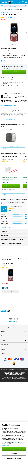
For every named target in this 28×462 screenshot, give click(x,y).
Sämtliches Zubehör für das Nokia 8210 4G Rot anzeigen (13, 147)
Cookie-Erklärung (6, 445)
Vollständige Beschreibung (8, 119)
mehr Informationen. (18, 374)
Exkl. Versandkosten (11, 189)
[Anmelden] (19, 2)
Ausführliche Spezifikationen (9, 105)
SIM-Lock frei (6, 61)
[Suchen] (25, 6)
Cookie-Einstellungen (6, 378)
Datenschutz (15, 377)
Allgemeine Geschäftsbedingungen (19, 378)
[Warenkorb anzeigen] (25, 2)
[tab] (12, 44)
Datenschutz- (19, 443)
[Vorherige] (2, 32)
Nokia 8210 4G (4, 12)
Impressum (21, 377)
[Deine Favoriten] (22, 2)
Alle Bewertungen (6, 227)
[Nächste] (25, 32)
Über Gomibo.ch (7, 377)
